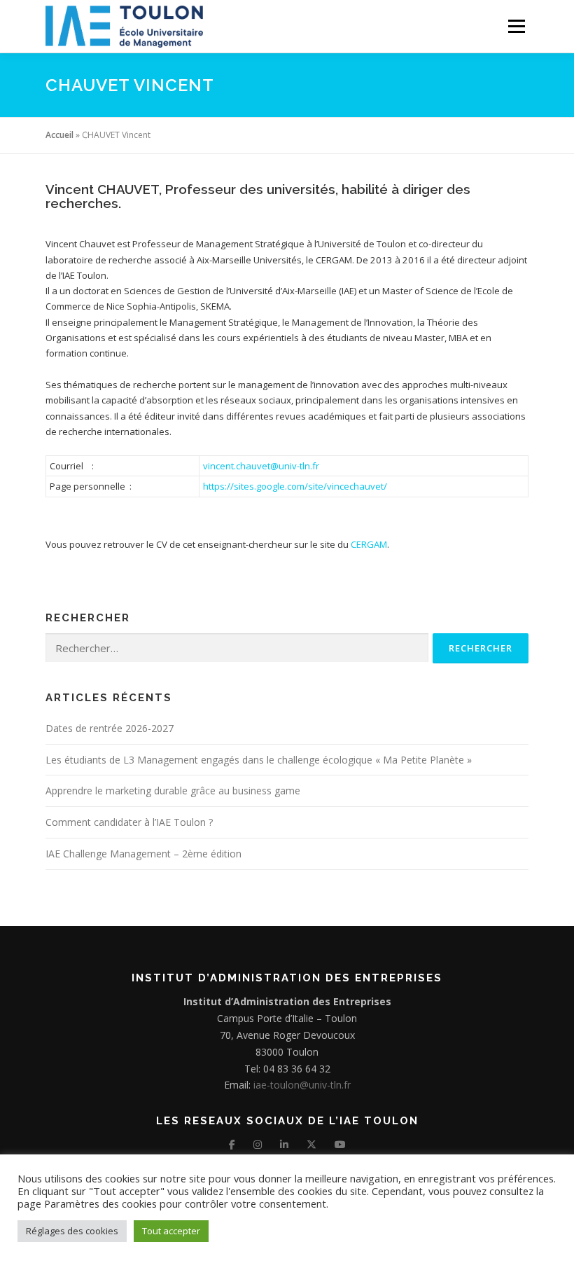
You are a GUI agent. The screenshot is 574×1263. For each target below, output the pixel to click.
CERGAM (369, 544)
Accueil (60, 135)
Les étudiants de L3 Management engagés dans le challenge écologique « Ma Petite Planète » (259, 759)
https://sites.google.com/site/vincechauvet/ (295, 486)
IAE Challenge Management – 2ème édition (143, 853)
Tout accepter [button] (171, 1230)
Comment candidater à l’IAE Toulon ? (129, 822)
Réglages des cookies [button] (72, 1230)
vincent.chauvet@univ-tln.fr (261, 466)
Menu (516, 26)
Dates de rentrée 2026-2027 (110, 728)
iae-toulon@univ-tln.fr (301, 1084)
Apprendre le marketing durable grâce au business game (173, 790)
